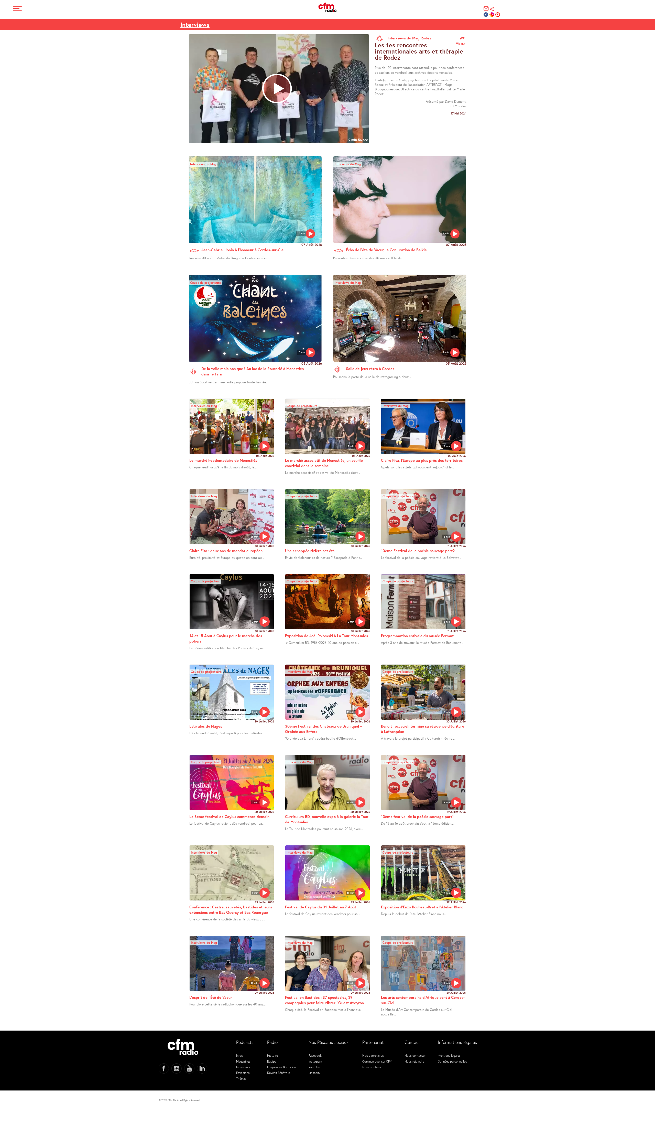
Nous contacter (415, 1055)
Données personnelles (452, 1061)
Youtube (314, 1067)
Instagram (315, 1061)
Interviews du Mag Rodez (409, 37)
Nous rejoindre (414, 1061)
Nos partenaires (373, 1055)
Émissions (243, 1073)
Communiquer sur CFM (377, 1061)
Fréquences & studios (281, 1067)
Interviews (195, 24)
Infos (239, 1055)
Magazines (243, 1061)
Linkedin (314, 1073)
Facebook (315, 1055)
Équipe (271, 1061)
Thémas (241, 1078)
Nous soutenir (371, 1067)
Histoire (272, 1055)
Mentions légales (449, 1055)
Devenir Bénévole (278, 1073)
